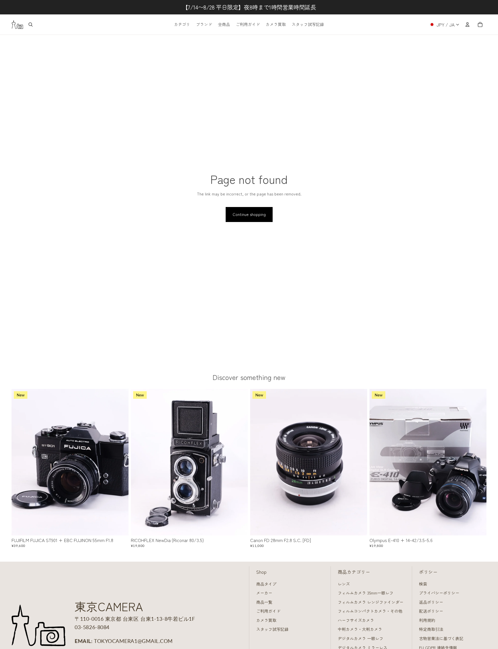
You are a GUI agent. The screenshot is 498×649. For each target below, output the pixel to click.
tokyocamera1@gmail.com (133, 641)
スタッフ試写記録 (272, 629)
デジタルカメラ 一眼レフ (360, 638)
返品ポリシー (431, 602)
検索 (423, 584)
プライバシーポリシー (439, 593)
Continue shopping (249, 214)
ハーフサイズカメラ (356, 620)
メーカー (264, 593)
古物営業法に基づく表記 (441, 638)
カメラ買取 (266, 620)
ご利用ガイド (268, 611)
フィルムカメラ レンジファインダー (370, 602)
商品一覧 (264, 602)
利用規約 (427, 620)
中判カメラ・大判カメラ (360, 629)
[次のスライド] (120, 462)
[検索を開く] (30, 24)
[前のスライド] (20, 462)
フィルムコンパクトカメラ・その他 (370, 611)
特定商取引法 (431, 629)
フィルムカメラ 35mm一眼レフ (365, 593)
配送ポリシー (431, 611)
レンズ (344, 584)
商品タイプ (266, 584)
